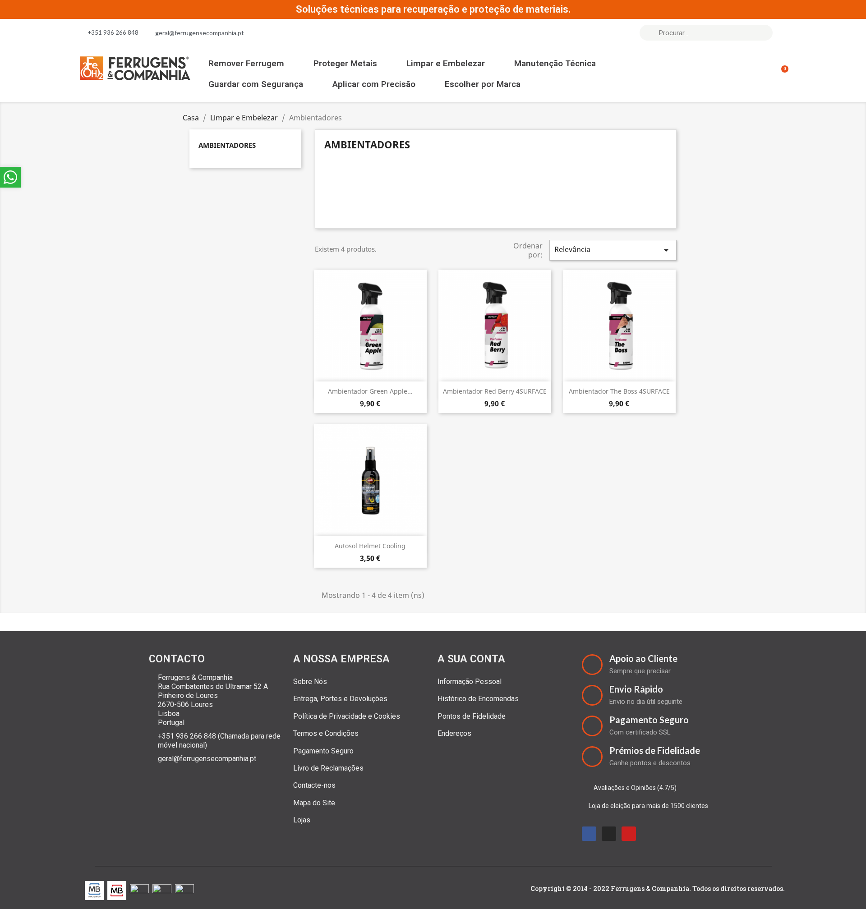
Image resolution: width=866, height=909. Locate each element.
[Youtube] (629, 833)
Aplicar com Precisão (373, 84)
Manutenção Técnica (555, 63)
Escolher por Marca (483, 84)
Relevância (613, 250)
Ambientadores (227, 145)
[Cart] (780, 74)
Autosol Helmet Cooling (370, 546)
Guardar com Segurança (255, 84)
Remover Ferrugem (246, 63)
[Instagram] (609, 833)
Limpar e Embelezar (445, 63)
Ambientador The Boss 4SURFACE (619, 391)
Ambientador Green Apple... (370, 391)
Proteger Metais (345, 63)
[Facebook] (589, 833)
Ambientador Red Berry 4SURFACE (495, 391)
